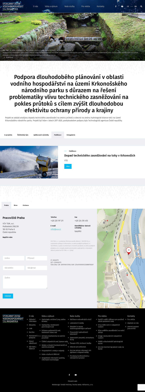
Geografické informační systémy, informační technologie (53, 359)
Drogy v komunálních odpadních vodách (110, 337)
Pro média (85, 6)
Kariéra (31, 332)
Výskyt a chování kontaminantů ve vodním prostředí (54, 346)
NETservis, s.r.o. (87, 385)
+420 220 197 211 (57, 221)
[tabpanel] (72, 258)
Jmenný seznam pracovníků (133, 327)
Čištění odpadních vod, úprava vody (55, 341)
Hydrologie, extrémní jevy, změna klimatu (53, 320)
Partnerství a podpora (34, 337)
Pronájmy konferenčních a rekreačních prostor (79, 357)
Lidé (30, 328)
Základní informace (32, 320)
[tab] (6, 205)
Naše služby (70, 6)
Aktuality (32, 325)
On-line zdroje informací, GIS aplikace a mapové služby (80, 351)
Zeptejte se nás (133, 323)
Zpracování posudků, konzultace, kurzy (82, 339)
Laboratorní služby (77, 323)
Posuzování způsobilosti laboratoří (79, 333)
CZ (128, 6)
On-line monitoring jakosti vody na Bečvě (111, 348)
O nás (35, 6)
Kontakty (100, 6)
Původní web (72, 381)
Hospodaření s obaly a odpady (53, 351)
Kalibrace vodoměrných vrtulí (80, 319)
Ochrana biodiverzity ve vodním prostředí (53, 337)
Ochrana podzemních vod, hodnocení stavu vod (51, 331)
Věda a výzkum (51, 6)
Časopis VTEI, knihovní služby (80, 343)
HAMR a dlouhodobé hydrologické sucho (110, 342)
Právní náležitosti (33, 342)
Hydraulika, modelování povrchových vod (50, 326)
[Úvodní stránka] (14, 6)
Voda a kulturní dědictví (50, 354)
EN (136, 6)
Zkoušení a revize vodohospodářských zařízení (80, 327)
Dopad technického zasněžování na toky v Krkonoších (99, 155)
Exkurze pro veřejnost (78, 347)
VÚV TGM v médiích (32, 348)
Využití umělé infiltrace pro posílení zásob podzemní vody (111, 320)
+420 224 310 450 (81, 221)
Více (68, 166)
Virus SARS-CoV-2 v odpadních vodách (109, 326)
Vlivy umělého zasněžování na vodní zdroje (111, 331)
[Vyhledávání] (141, 6)
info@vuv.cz (56, 229)
